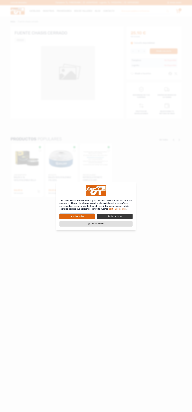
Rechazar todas (115, 216)
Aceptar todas (77, 216)
